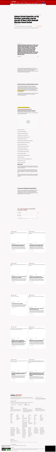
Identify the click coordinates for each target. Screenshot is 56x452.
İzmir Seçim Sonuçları (24, 423)
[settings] (40, 1)
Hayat (29, 416)
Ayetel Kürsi (29, 431)
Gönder (25, 283)
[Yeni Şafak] (14, 1)
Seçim (23, 416)
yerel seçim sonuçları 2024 (32, 208)
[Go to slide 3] (36, 274)
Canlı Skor (41, 433)
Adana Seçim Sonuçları (24, 424)
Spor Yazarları (41, 419)
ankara (21, 208)
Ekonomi (17, 416)
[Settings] (37, 2)
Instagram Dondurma (18, 433)
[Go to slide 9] (38, 274)
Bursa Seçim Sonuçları (24, 425)
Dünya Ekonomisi (18, 418)
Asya (11, 419)
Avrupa (11, 418)
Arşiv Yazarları (41, 420)
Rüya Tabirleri (29, 436)
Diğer (34, 423)
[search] (37, 1)
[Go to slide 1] (35, 274)
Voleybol (35, 419)
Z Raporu (13, 445)
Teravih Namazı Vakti (12, 435)
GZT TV (20, 0)
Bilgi (34, 424)
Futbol (34, 418)
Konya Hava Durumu (36, 433)
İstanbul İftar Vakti (24, 432)
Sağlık (28, 420)
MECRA (29, 0)
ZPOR (35, 0)
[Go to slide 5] (19, 274)
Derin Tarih (17, 445)
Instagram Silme (18, 432)
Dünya (11, 416)
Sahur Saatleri (23, 437)
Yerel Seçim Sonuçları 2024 (24, 419)
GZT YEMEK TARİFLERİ (23, 0)
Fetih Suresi (29, 433)
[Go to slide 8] (20, 274)
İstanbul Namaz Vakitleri (12, 429)
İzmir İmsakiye (23, 431)
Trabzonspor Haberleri (42, 432)
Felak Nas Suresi (30, 432)
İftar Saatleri (23, 436)
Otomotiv (17, 419)
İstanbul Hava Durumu (36, 429)
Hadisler (29, 435)
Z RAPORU (43, 0)
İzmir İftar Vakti (23, 435)
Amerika (11, 420)
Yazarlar (41, 416)
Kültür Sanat (29, 419)
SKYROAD (27, 0)
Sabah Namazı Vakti (12, 431)
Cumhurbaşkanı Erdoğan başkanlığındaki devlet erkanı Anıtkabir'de (40, 4)
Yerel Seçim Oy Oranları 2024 (24, 420)
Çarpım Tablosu (18, 431)
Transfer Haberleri (42, 429)
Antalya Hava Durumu (36, 432)
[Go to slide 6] (37, 274)
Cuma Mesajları (29, 429)
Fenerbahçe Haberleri (42, 431)
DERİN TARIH (37, 0)
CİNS (31, 0)
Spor (34, 416)
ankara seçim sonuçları (25, 208)
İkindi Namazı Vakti (12, 433)
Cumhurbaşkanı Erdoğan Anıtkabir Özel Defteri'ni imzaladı (24, 4)
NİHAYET (33, 0)
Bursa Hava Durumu (36, 431)
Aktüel (29, 418)
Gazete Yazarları (41, 418)
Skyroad (20, 445)
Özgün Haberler (18, 429)
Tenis (34, 420)
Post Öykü (24, 445)
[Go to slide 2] (18, 274)
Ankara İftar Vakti (24, 433)
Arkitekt (22, 445)
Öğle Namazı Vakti (12, 432)
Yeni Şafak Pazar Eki (30, 423)
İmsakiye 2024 (23, 429)
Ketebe (15, 445)
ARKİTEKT (40, 0)
